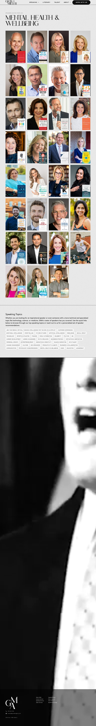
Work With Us (81, 2)
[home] (11, 2)
